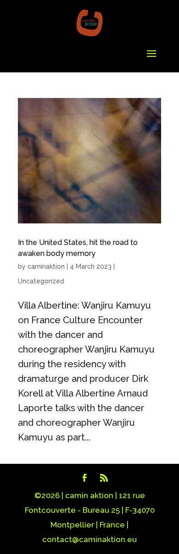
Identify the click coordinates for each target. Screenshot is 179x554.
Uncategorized (41, 281)
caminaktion (46, 266)
